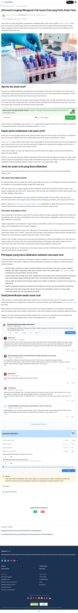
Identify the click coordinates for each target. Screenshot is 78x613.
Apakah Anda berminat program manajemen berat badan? (17, 454)
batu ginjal (42, 126)
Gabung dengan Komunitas (39, 424)
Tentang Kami (42, 576)
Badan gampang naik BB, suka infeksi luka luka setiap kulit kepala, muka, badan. (32, 355)
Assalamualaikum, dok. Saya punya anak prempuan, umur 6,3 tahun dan (29, 406)
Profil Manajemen (43, 579)
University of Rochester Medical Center (27, 204)
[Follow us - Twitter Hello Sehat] (11, 561)
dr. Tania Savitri (22, 15)
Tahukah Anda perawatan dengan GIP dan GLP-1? (15, 459)
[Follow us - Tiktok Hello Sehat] (17, 561)
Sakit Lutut (11, 337)
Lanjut (5, 347)
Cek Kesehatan (43, 566)
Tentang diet (12, 388)
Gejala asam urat (6, 142)
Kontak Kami (42, 584)
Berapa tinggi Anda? (7, 447)
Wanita (73, 440)
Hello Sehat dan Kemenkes (8, 589)
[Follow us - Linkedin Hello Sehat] (8, 561)
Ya (5, 457)
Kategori (3, 566)
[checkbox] (3, 467)
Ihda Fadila (9, 19)
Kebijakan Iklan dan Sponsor (8, 584)
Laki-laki (66, 440)
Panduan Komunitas (6, 587)
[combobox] (72, 447)
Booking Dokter (5, 568)
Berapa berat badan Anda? (9, 451)
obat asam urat (65, 270)
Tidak (11, 457)
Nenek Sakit (11, 373)
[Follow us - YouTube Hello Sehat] (14, 561)
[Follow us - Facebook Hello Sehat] (2, 561)
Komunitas (42, 568)
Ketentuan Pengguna (6, 576)
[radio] (63, 440)
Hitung (68, 470)
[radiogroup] (68, 440)
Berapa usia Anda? (7, 444)
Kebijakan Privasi (5, 579)
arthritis (32, 124)
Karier (40, 582)
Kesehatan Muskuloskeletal (7, 6)
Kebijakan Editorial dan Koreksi (9, 582)
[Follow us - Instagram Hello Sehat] (5, 561)
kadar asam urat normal (69, 302)
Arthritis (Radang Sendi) (21, 6)
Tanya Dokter (70, 332)
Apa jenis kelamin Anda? (8, 440)
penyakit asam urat (65, 23)
